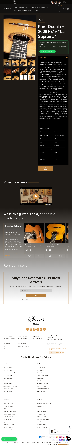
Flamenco (6, 349)
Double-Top (7, 341)
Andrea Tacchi (41, 414)
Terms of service (47, 442)
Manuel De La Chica (9, 414)
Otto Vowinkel (41, 378)
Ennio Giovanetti (8, 388)
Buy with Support (45, 168)
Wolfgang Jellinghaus (24, 346)
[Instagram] (31, 329)
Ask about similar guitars (48, 51)
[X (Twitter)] (44, 329)
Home (39, 16)
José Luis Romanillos (43, 375)
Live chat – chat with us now (56, 352)
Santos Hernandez (9, 380)
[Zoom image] (33, 56)
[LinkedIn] (41, 329)
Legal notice (53, 444)
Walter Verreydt (8, 403)
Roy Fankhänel (41, 416)
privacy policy (25, 299)
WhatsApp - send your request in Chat (58, 349)
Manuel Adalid (22, 343)
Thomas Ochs (8, 391)
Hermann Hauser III (9, 373)
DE (59, 5)
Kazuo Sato (40, 370)
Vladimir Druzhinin (42, 424)
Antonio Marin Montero (10, 386)
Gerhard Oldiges (8, 416)
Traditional (7, 343)
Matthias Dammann (43, 419)
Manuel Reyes (41, 386)
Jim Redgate (41, 367)
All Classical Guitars (9, 338)
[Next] (66, 241)
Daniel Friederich (9, 375)
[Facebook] (34, 329)
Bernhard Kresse (42, 427)
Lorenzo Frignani (42, 394)
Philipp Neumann (8, 408)
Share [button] (41, 173)
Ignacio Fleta (7, 422)
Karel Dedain (41, 373)
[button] (21, 7)
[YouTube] (27, 329)
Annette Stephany (9, 430)
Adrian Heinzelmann (43, 388)
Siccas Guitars (16, 442)
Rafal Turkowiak (8, 427)
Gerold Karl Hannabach (44, 422)
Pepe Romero (41, 411)
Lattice (6, 346)
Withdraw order (63, 444)
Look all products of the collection (11, 254)
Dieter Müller (7, 419)
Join (36, 295)
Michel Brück (41, 406)
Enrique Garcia (8, 383)
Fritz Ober (40, 380)
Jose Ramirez (8, 378)
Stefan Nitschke (8, 406)
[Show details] (39, 256)
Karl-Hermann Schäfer (44, 403)
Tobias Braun (41, 408)
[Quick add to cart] (29, 255)
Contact (66, 442)
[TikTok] (37, 329)
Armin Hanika (21, 341)
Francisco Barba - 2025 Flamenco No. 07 (53, 245)
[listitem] (7, 62)
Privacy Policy (36, 442)
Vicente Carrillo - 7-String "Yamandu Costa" (33, 245)
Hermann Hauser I (9, 367)
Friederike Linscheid (10, 424)
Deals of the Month (38, 338)
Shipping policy (57, 442)
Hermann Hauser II (9, 370)
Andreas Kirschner (42, 383)
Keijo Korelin (41, 391)
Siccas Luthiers (22, 338)
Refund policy (26, 442)
